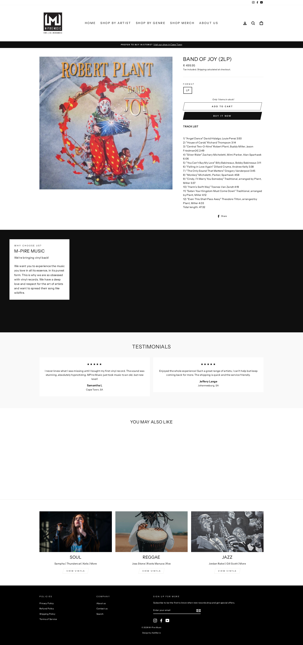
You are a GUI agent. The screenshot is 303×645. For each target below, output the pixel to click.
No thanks (151, 366)
